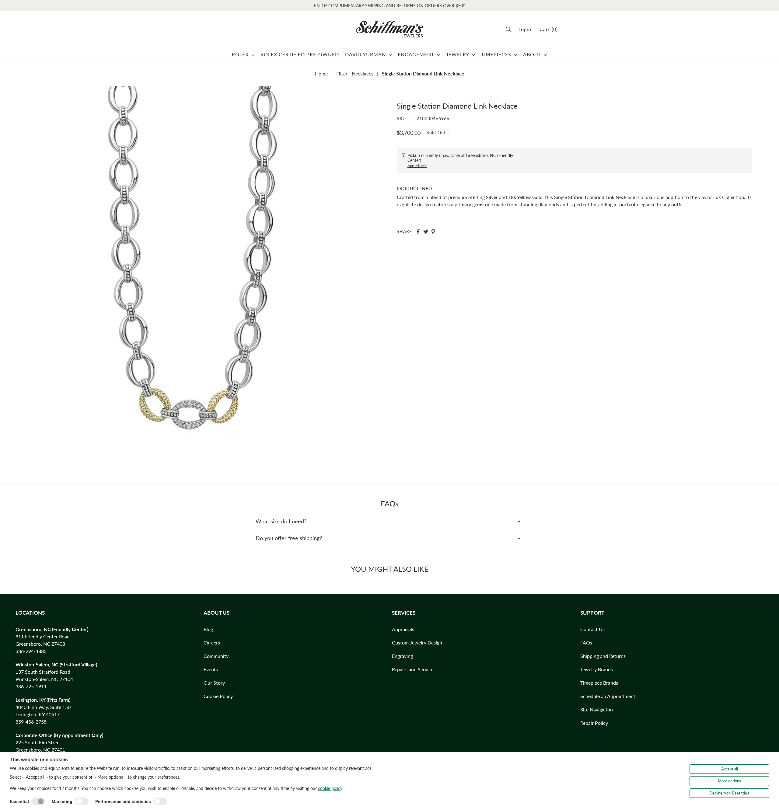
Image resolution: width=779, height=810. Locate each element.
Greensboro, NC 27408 (40, 644)
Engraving (402, 656)
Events (211, 669)
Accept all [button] (729, 768)
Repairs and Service (412, 669)
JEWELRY (458, 54)
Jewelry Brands (596, 669)
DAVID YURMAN (366, 54)
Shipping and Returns (603, 656)
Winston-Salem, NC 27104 (44, 679)
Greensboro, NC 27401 (40, 749)
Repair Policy (594, 723)
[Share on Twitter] (425, 231)
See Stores (417, 165)
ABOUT (533, 54)
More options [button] (729, 780)
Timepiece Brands (599, 683)
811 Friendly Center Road (43, 636)
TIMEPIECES (497, 54)
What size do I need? (281, 521)
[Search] (510, 29)
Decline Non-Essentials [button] (729, 793)
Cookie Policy (218, 696)
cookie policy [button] (330, 788)
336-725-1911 (31, 686)
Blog (208, 629)
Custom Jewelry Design (417, 642)
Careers (212, 642)
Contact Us (592, 629)
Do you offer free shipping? (289, 538)
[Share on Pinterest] (433, 231)
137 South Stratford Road (43, 672)
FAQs (586, 642)
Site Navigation (596, 709)
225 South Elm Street (38, 742)
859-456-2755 (31, 721)
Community (216, 656)
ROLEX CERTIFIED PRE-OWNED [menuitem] (299, 54)
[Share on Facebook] (418, 231)
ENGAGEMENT (417, 54)
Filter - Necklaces (354, 73)
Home (321, 73)
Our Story (214, 683)
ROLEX (241, 54)
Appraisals (403, 629)
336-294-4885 (31, 651)
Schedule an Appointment (607, 696)
